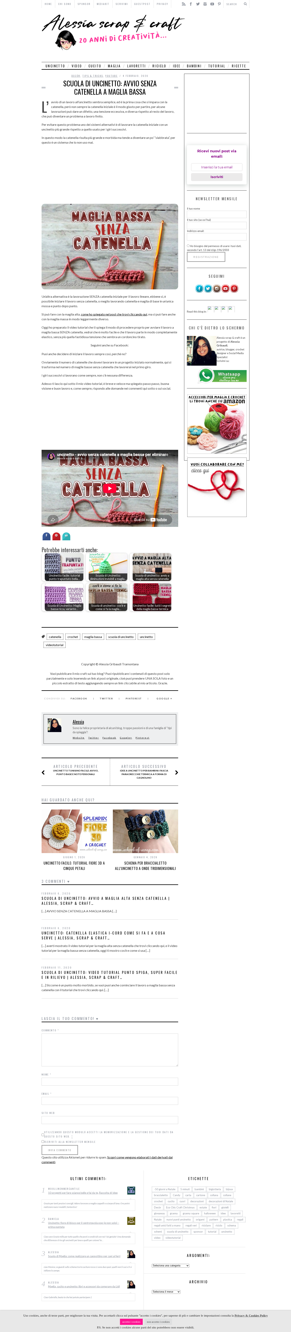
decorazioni (197, 1201)
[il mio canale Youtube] (225, 292)
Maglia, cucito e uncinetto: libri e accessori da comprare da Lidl (84, 1286)
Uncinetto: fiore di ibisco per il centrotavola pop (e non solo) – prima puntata (83, 1225)
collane (227, 1195)
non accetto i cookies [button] (158, 1321)
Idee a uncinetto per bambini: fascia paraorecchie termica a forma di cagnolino (144, 771)
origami (200, 1219)
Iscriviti (217, 177)
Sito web (48, 1113)
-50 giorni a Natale (164, 1189)
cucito (94, 66)
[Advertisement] (218, 35)
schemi (158, 1231)
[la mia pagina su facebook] (199, 292)
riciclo (159, 66)
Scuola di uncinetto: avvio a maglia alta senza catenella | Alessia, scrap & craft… (106, 901)
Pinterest (134, 698)
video (77, 66)
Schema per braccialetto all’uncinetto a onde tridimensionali (145, 865)
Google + (164, 698)
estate (203, 1207)
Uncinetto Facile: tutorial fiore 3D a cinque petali (74, 865)
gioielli (225, 1207)
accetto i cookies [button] (131, 1321)
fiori (214, 1207)
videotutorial (54, 645)
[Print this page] (66, 539)
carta (188, 1195)
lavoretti (136, 66)
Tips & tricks (92, 75)
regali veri (191, 1225)
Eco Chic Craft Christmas (180, 1207)
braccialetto (161, 1195)
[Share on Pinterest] (56, 539)
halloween (210, 1213)
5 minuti (185, 1189)
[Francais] (231, 311)
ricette (239, 66)
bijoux (229, 1189)
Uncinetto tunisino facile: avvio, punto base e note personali (75, 770)
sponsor (198, 1231)
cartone (200, 1195)
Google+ (126, 737)
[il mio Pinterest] (234, 292)
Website (79, 737)
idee (177, 66)
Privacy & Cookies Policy (251, 1315)
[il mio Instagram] (216, 292)
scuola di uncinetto (121, 637)
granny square (191, 1213)
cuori (182, 1201)
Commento (50, 1030)
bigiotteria (215, 1189)
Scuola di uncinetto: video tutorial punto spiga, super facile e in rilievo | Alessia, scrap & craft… (110, 975)
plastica (227, 1219)
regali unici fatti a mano (167, 1225)
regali (240, 1219)
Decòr (75, 75)
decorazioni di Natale (221, 1201)
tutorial (216, 66)
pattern (213, 1219)
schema (231, 1225)
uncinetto (55, 66)
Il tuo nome (193, 208)
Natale (158, 1219)
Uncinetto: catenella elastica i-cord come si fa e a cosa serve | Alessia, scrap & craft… (104, 935)
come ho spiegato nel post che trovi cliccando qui (114, 314)
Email (47, 1093)
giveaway (159, 1213)
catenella (55, 637)
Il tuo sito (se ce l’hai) (199, 219)
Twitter (106, 698)
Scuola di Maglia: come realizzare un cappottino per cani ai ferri (84, 1256)
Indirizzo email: (195, 231)
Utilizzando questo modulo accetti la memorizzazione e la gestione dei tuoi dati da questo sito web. (109, 1134)
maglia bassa (93, 637)
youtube (111, 75)
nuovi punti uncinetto (178, 1219)
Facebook (79, 698)
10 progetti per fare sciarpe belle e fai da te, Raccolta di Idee (83, 1192)
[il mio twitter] (208, 292)
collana (214, 1195)
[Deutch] (218, 311)
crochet (73, 637)
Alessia (78, 721)
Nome (46, 1074)
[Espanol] (225, 311)
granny (174, 1213)
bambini (194, 66)
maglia (114, 66)
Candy (176, 1195)
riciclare (206, 1225)
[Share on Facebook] (46, 539)
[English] (211, 311)
